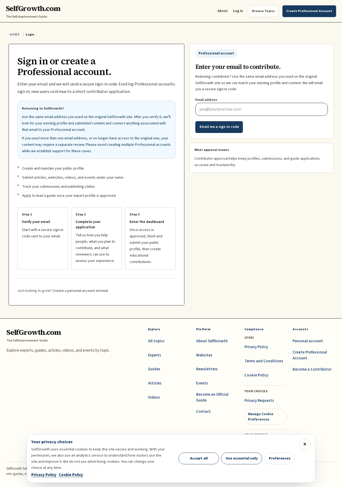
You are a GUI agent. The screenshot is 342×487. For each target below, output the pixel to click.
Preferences (279, 458)
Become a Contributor (312, 369)
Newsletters (207, 369)
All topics (156, 341)
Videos (154, 397)
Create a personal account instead (80, 290)
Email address (206, 100)
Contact (203, 411)
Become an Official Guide (212, 397)
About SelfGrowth (212, 341)
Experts (154, 355)
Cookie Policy (256, 375)
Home (15, 34)
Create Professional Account (310, 355)
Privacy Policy (256, 347)
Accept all (199, 458)
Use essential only (242, 458)
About (222, 10)
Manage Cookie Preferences (260, 416)
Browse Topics (263, 11)
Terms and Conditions (263, 361)
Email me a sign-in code (219, 126)
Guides (154, 369)
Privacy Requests (259, 400)
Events (202, 383)
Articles (155, 383)
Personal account (308, 341)
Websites (204, 355)
